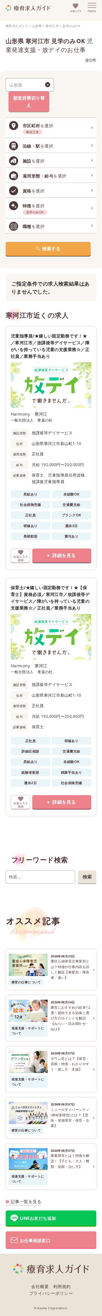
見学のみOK (71, 26)
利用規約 (62, 1286)
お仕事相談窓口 (35, 1240)
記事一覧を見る (26, 1201)
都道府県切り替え (29, 101)
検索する (51, 248)
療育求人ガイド (17, 26)
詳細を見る (64, 555)
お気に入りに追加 (20, 556)
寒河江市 (52, 26)
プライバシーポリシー (51, 1293)
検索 (87, 877)
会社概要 (40, 1286)
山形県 (37, 26)
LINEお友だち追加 (38, 1218)
